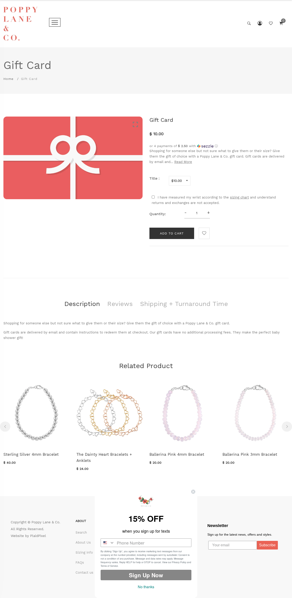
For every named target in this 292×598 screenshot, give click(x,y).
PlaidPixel (38, 536)
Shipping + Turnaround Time (184, 304)
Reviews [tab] (120, 304)
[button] (219, 146)
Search (81, 532)
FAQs (80, 562)
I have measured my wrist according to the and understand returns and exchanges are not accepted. (214, 200)
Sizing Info (84, 552)
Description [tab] (82, 304)
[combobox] (108, 543)
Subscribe (267, 545)
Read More (183, 162)
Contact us (84, 572)
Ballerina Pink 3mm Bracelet (249, 454)
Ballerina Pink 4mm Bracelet (176, 454)
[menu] (54, 22)
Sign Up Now (146, 575)
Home (8, 79)
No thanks (146, 586)
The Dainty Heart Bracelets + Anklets (104, 457)
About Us (83, 542)
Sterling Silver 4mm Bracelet (31, 454)
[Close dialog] (193, 491)
